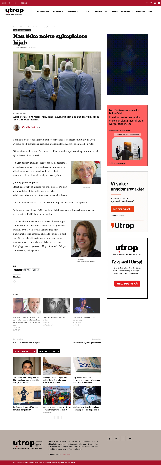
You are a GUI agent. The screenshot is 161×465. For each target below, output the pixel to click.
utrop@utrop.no (64, 454)
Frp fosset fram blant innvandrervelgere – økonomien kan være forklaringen (86, 380)
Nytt (29, 27)
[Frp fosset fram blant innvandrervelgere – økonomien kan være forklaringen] (87, 366)
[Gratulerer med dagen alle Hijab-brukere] (56, 306)
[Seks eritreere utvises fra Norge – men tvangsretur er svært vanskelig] (57, 395)
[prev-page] (56, 417)
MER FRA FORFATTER (49, 351)
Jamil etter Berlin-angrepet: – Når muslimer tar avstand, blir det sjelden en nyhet (26, 380)
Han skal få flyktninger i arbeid (87, 343)
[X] (123, 438)
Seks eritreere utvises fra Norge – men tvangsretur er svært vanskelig (57, 410)
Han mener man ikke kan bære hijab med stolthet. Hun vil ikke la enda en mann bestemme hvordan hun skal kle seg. (26, 321)
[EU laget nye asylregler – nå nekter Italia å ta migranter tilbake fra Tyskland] (57, 366)
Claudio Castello (21, 48)
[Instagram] (116, 438)
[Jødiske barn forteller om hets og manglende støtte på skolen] (87, 395)
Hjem (15, 27)
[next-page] (60, 417)
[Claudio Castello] (18, 127)
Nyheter (22, 27)
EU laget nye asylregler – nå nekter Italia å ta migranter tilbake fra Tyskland (55, 380)
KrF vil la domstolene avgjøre (26, 343)
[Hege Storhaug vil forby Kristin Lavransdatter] (86, 306)
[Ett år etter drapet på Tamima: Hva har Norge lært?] (27, 395)
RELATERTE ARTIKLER (25, 351)
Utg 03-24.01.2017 (24, 30)
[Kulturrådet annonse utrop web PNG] (127, 165)
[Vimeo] (129, 438)
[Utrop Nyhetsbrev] (127, 298)
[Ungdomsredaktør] (127, 231)
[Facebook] (109, 438)
